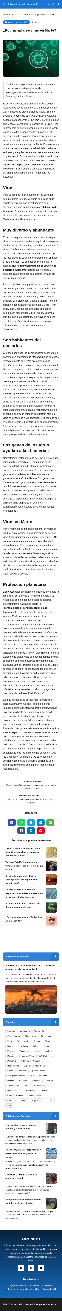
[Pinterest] (41, 830)
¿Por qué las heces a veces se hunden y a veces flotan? (21, 1127)
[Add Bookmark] (35, 22)
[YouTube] (41, 1268)
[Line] (50, 822)
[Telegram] (41, 822)
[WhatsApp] (21, 822)
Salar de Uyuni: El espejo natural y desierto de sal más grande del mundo (23, 1153)
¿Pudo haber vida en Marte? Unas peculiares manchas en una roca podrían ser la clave (22, 852)
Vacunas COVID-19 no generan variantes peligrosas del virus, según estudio (24, 866)
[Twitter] (31, 822)
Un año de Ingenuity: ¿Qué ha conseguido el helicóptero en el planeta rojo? (21, 879)
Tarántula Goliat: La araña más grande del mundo (21, 1176)
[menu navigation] (4, 4)
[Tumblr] (21, 830)
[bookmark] (57, 4)
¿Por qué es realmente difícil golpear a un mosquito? (24, 919)
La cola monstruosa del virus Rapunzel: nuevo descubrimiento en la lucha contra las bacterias (24, 893)
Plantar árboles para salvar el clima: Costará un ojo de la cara (23, 905)
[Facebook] (12, 822)
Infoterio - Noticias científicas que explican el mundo (35, 1304)
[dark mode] (52, 4)
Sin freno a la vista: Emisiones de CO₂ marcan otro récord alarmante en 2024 (29, 967)
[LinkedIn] (31, 830)
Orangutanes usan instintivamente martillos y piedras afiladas (23, 1201)
